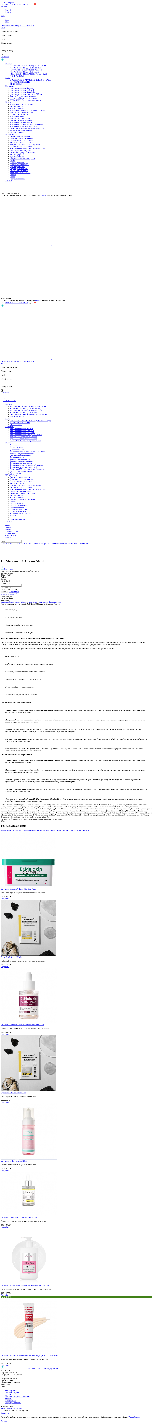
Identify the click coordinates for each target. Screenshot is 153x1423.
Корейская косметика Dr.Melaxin (22, 92)
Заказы (8, 527)
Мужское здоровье (17, 108)
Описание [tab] (5, 602)
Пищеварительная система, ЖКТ (22, 159)
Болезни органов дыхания (20, 118)
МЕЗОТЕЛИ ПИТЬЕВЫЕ (20, 82)
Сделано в (5, 1413)
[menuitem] (78, 525)
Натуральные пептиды (10, 830)
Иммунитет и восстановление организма (25, 144)
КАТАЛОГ (14, 544)
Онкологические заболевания (21, 120)
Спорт (12, 177)
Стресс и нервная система (20, 136)
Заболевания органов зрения (21, 122)
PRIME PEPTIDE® (17, 76)
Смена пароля (10, 535)
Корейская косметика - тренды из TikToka (26, 94)
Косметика (9, 86)
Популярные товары (13, 1403)
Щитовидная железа (17, 167)
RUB (7, 20)
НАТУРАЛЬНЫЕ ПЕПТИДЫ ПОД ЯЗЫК (26, 70)
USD (7, 22)
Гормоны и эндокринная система (22, 153)
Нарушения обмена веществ (20, 114)
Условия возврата (12, 1393)
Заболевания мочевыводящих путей (23, 126)
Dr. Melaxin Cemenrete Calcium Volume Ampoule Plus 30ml (22, 1025)
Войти (43, 195)
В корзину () (14, 592)
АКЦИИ (8, 181)
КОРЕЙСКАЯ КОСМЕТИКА (16, 4)
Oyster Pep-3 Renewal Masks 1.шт (13, 1093)
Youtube (19, 1408)
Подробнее (5, 899)
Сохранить (5, 57)
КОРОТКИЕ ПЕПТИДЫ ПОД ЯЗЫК (24, 72)
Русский (4, 6)
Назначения (9, 102)
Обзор (7, 525)
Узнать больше (134, 1417)
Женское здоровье (17, 106)
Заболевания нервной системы (21, 104)
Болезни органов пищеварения (21, 112)
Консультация (10, 1401)
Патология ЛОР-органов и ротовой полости (27, 128)
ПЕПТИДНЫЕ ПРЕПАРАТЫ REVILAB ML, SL (28, 74)
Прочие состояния (17, 132)
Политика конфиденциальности (17, 1397)
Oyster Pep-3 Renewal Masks (11, 957)
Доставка (8, 1395)
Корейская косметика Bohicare (21, 88)
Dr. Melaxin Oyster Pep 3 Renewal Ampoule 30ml (19, 1217)
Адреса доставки (11, 531)
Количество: (5, 583)
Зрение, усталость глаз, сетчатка (22, 142)
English (8, 12)
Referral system (10, 533)
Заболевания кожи (17, 116)
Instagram (12, 1408)
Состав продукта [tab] (15, 602)
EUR (3, 16)
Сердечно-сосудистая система (21, 138)
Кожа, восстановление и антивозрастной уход (27, 148)
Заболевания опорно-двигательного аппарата (27, 110)
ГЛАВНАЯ (5, 544)
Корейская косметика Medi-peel (22, 90)
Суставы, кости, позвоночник (21, 146)
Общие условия (11, 1391)
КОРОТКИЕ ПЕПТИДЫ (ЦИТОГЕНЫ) (25, 68)
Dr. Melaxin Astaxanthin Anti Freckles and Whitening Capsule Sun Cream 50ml (29, 1356)
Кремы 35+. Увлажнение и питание (23, 98)
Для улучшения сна (17, 179)
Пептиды (8, 64)
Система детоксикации (19, 163)
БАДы (7, 78)
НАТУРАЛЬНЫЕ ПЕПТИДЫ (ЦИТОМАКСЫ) (28, 66)
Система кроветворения (19, 165)
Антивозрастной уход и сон (20, 151)
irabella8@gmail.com (50, 1369)
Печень (12, 161)
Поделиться (8, 569)
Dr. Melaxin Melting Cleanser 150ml (14, 1161)
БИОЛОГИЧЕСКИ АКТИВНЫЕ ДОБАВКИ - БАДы (30, 80)
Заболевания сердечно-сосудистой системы (26, 124)
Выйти (8, 537)
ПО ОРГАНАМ (11, 134)
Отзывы (8, 1399)
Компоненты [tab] (27, 602)
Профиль (8, 529)
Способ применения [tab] (40, 602)
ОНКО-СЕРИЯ (16, 84)
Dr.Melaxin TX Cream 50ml (78, 544)
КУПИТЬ (5, 592)
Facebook (4, 1408)
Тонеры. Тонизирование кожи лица (23, 96)
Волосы (13, 175)
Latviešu (8, 10)
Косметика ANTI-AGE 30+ (20, 173)
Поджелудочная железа (19, 169)
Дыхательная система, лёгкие (21, 140)
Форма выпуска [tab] (55, 602)
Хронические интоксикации (21, 130)
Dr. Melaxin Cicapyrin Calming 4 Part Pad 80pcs (18, 889)
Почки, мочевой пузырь (19, 171)
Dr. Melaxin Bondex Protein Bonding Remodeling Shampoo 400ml (25, 1285)
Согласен (4, 1421)
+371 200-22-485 (9, 401)
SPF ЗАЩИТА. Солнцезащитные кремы (25, 100)
